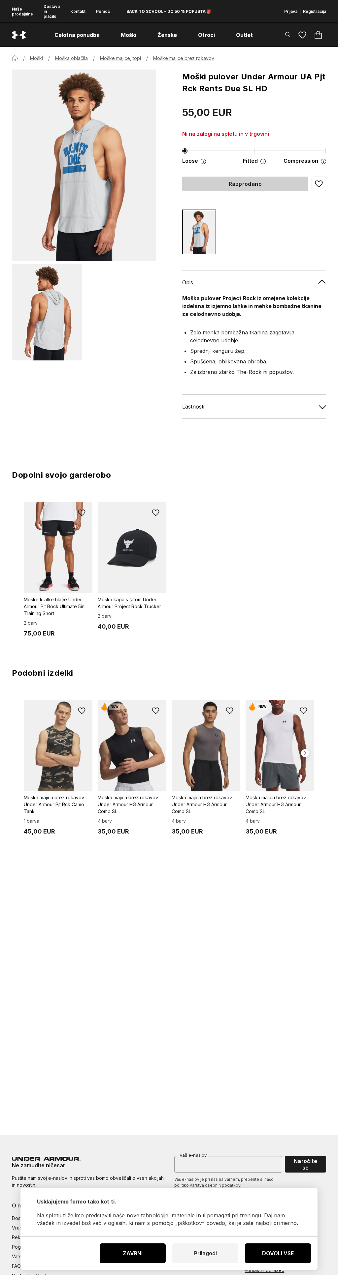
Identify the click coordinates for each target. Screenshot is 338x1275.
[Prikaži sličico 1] (47, 312)
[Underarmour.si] (19, 35)
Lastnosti (193, 406)
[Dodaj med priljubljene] (82, 512)
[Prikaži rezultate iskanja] (287, 34)
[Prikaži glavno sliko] (84, 165)
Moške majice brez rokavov (183, 58)
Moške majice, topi (120, 58)
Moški (36, 58)
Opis (187, 282)
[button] (319, 184)
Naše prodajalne (22, 11)
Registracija (314, 11)
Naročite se (306, 1164)
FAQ (16, 1266)
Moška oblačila (71, 58)
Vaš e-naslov (193, 1155)
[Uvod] (15, 58)
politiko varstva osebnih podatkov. (207, 1185)
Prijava (290, 11)
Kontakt (77, 11)
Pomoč (103, 11)
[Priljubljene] (302, 35)
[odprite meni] (106, 35)
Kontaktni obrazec (264, 1270)
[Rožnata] (199, 232)
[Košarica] (318, 35)
